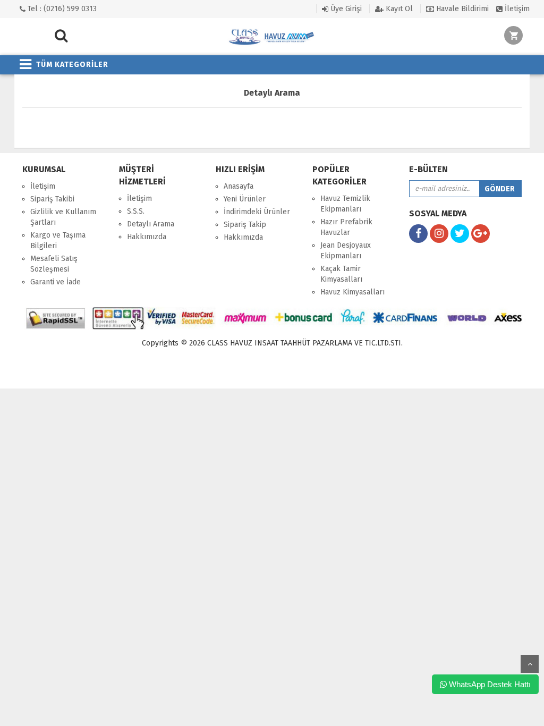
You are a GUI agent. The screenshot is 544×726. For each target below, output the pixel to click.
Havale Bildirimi (461, 8)
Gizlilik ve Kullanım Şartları (63, 217)
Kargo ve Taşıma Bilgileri (58, 240)
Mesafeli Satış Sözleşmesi (54, 264)
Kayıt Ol (398, 8)
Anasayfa (238, 186)
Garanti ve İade (55, 281)
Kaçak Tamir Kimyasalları (341, 274)
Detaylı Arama (150, 224)
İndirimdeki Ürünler (257, 211)
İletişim (516, 8)
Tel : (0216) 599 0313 (61, 8)
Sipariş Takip (245, 224)
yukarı (530, 664)
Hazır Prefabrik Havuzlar (346, 227)
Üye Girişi (345, 8)
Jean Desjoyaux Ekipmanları (345, 250)
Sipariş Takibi (52, 199)
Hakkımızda (146, 236)
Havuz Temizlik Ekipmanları (345, 204)
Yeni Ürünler (245, 199)
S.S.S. (135, 211)
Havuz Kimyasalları (352, 292)
